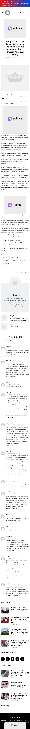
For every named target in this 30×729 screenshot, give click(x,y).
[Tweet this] (19, 272)
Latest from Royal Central (8, 720)
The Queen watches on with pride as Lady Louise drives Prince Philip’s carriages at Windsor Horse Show (19, 696)
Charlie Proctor (11, 57)
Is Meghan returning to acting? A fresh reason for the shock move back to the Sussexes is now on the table (20, 643)
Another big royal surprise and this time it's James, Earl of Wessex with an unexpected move (20, 620)
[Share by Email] (26, 272)
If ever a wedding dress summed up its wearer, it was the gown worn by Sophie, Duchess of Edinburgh (19, 684)
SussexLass (9, 536)
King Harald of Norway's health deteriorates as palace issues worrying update (19, 609)
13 (12, 272)
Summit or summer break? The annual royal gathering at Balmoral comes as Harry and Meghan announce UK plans (19, 631)
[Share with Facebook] (17, 272)
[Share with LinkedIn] (21, 272)
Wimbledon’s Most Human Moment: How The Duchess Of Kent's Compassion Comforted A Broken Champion (20, 673)
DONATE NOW (24, 3)
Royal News (20, 720)
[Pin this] (24, 272)
